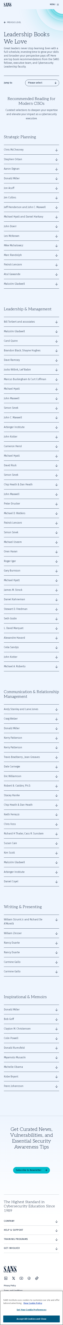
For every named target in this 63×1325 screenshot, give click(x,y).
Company (9, 1221)
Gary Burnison (12, 570)
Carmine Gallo (12, 962)
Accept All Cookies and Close (32, 1319)
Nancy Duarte (12, 942)
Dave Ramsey (12, 359)
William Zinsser (13, 933)
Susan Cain (10, 843)
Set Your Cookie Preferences (31, 1309)
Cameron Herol (13, 446)
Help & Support (13, 1230)
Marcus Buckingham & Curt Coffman (25, 379)
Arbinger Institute (14, 427)
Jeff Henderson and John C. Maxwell (25, 207)
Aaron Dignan (12, 168)
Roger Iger (10, 561)
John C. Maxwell (13, 417)
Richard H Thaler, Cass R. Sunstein (24, 833)
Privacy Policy (10, 1285)
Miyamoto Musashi (15, 1057)
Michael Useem (13, 542)
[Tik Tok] (37, 1278)
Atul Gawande (12, 274)
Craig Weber (11, 718)
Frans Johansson (13, 1086)
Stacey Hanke (12, 795)
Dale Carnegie (12, 766)
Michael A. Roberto (15, 666)
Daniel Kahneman (14, 599)
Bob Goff (9, 1019)
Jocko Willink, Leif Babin (17, 369)
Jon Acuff (9, 188)
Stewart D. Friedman (15, 609)
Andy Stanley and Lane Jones (21, 709)
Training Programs (16, 1239)
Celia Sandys (11, 647)
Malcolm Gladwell (14, 283)
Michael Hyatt (12, 388)
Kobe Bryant (11, 1076)
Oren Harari (10, 551)
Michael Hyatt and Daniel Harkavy (23, 216)
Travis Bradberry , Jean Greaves (22, 757)
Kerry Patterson (13, 737)
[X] (14, 1278)
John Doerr (10, 226)
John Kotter (10, 436)
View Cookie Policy (32, 1303)
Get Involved (12, 1248)
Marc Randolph (13, 255)
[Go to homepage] (7, 4)
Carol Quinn (11, 340)
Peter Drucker (12, 503)
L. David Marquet (13, 628)
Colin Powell (11, 1038)
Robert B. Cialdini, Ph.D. (17, 785)
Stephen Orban (13, 159)
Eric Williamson (12, 776)
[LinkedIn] (6, 1278)
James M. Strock (13, 589)
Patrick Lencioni (13, 264)
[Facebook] (29, 1278)
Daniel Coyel (11, 881)
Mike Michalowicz (13, 245)
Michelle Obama (13, 1066)
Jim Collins (10, 197)
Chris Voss (10, 824)
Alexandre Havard (14, 637)
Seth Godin (10, 618)
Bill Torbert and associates (19, 321)
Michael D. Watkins (14, 513)
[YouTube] (21, 1278)
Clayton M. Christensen (17, 1028)
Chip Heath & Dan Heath (18, 484)
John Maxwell (11, 398)
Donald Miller (12, 178)
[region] (31, 1308)
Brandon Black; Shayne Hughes (22, 350)
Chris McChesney (13, 149)
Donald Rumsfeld (14, 1047)
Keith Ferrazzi (11, 814)
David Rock (10, 465)
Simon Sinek (11, 407)
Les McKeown (11, 235)
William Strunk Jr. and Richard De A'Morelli (23, 921)
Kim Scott (9, 852)
